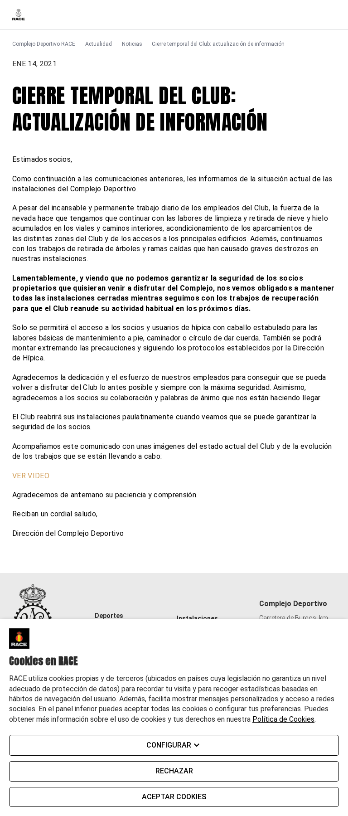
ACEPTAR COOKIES (174, 796)
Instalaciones (197, 618)
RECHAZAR (174, 771)
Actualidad (98, 44)
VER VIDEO (30, 475)
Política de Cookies (283, 719)
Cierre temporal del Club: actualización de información (218, 44)
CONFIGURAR (168, 745)
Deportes (109, 615)
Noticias (132, 44)
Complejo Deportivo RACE (43, 44)
